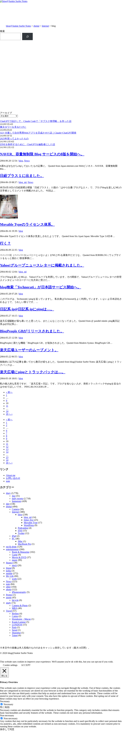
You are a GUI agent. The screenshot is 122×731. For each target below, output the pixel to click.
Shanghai (16, 632)
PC (13, 538)
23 (7, 457)
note (8, 481)
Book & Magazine (20, 552)
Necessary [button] (5, 701)
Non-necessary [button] (7, 715)
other (8, 587)
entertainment (12, 549)
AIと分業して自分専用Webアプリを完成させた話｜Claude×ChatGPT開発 (38, 133)
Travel (9, 611)
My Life (10, 576)
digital (36, 26)
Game (15, 554)
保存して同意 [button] (7, 729)
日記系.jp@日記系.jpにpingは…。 (27, 309)
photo (8, 589)
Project (9, 595)
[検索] (27, 36)
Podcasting (23, 528)
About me (10, 475)
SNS (20, 530)
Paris (14, 627)
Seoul (14, 630)
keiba (8, 570)
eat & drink (11, 546)
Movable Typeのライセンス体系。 (27, 224)
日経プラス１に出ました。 (22, 176)
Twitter (21, 533)
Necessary (8, 704)
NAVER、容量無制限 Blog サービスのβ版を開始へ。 (42, 154)
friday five (28, 520)
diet (7, 504)
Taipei (15, 635)
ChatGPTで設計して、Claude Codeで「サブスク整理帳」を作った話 (35, 121)
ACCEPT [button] (25, 665)
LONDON (17, 624)
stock (14, 565)
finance (9, 562)
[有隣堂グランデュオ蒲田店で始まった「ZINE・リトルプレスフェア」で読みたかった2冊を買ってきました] (30, 76)
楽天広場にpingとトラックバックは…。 (32, 372)
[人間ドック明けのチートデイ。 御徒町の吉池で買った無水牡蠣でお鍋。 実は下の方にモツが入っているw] (91, 46)
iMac (20, 541)
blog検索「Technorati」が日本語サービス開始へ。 (40, 287)
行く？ (5, 243)
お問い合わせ (13, 478)
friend (8, 568)
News (27, 160)
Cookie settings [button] (10, 665)
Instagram (16, 501)
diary (8, 493)
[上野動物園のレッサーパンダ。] (91, 65)
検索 (2, 31)
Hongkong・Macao (21, 619)
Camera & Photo (20, 605)
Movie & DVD (19, 557)
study (8, 603)
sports (8, 597)
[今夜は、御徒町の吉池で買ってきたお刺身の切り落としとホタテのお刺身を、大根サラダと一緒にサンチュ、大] (30, 101)
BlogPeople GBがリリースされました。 (32, 331)
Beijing (15, 613)
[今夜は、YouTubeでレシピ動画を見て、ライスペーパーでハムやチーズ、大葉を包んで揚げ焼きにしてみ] (91, 102)
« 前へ (9, 392)
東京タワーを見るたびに (13, 127)
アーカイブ (6, 113)
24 (7, 411)
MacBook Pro (24, 544)
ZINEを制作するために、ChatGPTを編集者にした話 (27, 144)
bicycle (15, 600)
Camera (15, 509)
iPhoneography (19, 592)
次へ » (9, 414)
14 (7, 452)
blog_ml (22, 182)
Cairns (15, 616)
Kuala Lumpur (19, 622)
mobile (9, 573)
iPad (14, 536)
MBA (14, 608)
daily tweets (17, 498)
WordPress (29, 525)
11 (7, 406)
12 (7, 446)
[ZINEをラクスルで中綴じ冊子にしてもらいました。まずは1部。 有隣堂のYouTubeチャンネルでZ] (30, 53)
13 (7, 449)
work (14, 578)
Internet (45, 26)
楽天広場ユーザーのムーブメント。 (29, 350)
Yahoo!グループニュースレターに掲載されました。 (42, 265)
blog (21, 160)
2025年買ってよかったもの (14, 138)
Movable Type (30, 522)
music (14, 560)
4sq (13, 496)
